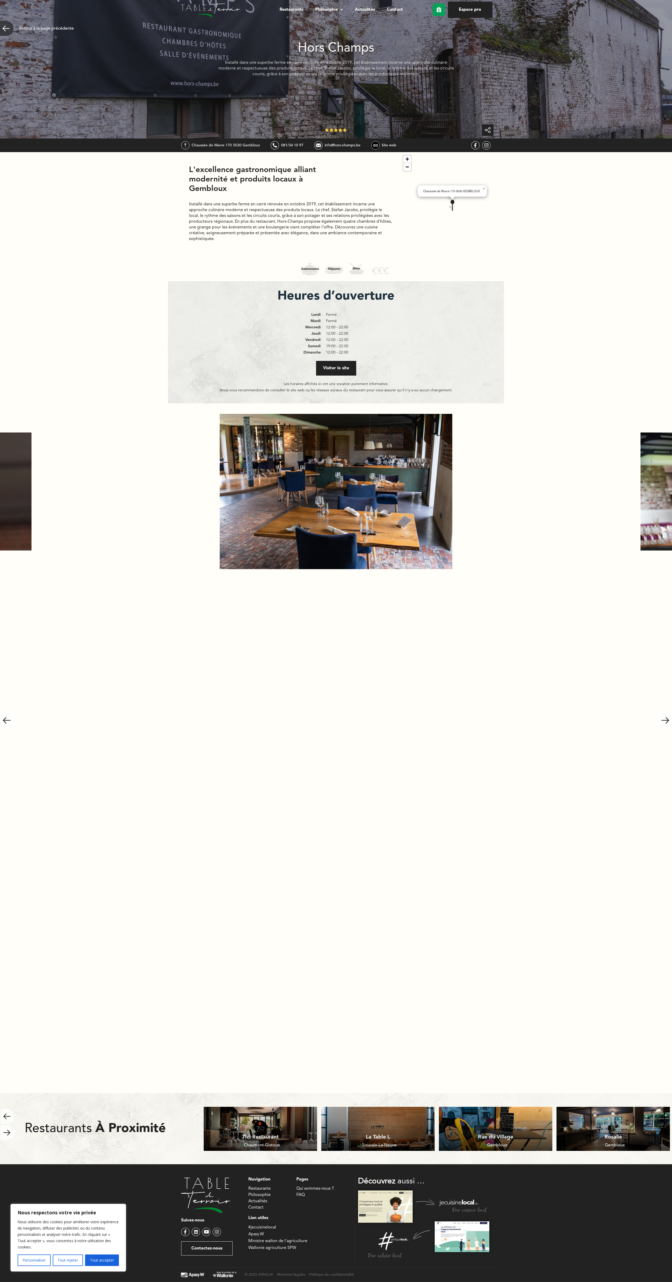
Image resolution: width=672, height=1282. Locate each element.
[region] (68, 1238)
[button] (329, 10)
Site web (389, 145)
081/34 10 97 (292, 145)
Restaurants (291, 10)
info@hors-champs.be (342, 145)
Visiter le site (336, 368)
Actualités (365, 10)
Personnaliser (34, 1260)
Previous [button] (7, 720)
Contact (395, 10)
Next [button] (664, 720)
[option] (336, 491)
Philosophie (326, 10)
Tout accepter (102, 1260)
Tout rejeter (67, 1260)
